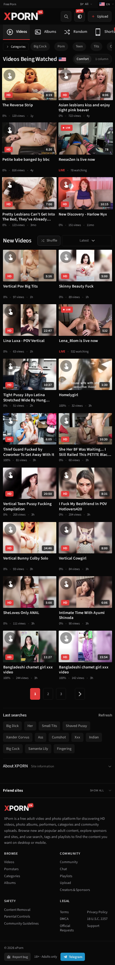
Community (69, 862)
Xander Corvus (17, 737)
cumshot (59, 737)
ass (40, 737)
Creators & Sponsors (75, 889)
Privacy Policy (97, 912)
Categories (18, 47)
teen (79, 46)
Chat (63, 869)
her (30, 725)
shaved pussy (76, 725)
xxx (77, 737)
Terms (64, 912)
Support (93, 925)
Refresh (105, 715)
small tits (49, 725)
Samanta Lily (38, 748)
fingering (64, 748)
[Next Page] (80, 694)
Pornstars (11, 869)
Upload (65, 882)
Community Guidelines (21, 923)
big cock (40, 46)
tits (96, 46)
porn (61, 46)
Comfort (83, 59)
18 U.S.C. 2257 (97, 918)
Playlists (66, 876)
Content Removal (17, 909)
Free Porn (10, 4)
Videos (9, 862)
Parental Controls (17, 916)
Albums (10, 882)
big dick (12, 725)
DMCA (64, 918)
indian (94, 737)
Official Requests (67, 928)
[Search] (66, 16)
